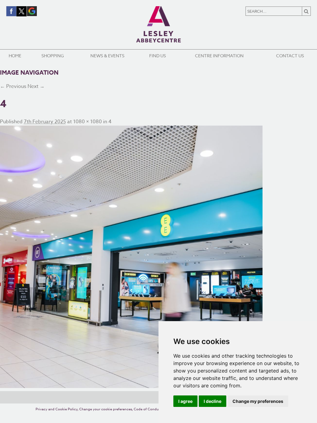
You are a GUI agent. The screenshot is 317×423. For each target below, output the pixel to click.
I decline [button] (212, 401)
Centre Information (219, 56)
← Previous (13, 86)
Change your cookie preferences (105, 409)
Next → (36, 86)
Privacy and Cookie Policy (56, 409)
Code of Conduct (148, 409)
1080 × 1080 (87, 121)
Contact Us (290, 56)
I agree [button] (185, 401)
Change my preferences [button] (257, 401)
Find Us (157, 56)
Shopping (52, 56)
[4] (158, 256)
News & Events (107, 56)
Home (15, 56)
